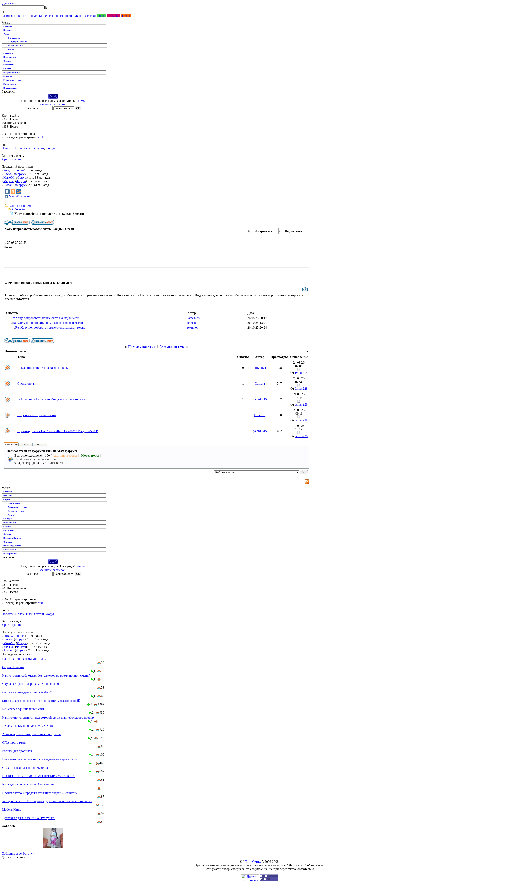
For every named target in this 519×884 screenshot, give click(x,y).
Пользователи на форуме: (16, 444)
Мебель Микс (11, 809)
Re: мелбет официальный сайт (23, 709)
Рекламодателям (12, 80)
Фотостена (9, 65)
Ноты (101, 15)
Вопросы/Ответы (12, 72)
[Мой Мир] (18, 191)
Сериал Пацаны (13, 667)
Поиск (26, 444)
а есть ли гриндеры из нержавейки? (27, 692)
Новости (20, 15)
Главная (7, 15)
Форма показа (294, 231)
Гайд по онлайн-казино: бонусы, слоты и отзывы (51, 399)
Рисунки (114, 15)
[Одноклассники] (13, 191)
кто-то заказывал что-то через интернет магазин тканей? (41, 700)
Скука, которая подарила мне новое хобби (31, 684)
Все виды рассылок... (53, 104)
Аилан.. (8, 185)
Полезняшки (63, 15)
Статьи (78, 15)
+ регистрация (11, 159)
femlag (191, 322)
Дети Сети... (253, 861)
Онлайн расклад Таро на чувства (25, 767)
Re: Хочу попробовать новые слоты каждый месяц (45, 318)
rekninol (192, 327)
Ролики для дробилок (17, 751)
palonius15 (260, 399)
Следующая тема (172, 346)
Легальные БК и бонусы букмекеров (27, 725)
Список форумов (21, 205)
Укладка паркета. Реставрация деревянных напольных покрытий (47, 801)
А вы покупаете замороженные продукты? (31, 734)
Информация (10, 88)
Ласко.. (8, 174)
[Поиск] (3, 12)
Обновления (14, 38)
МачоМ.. (9, 177)
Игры (126, 15)
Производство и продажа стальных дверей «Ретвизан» (40, 793)
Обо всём (18, 209)
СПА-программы (14, 742)
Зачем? (80, 100)
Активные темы (16, 45)
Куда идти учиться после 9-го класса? (28, 784)
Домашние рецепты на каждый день (42, 367)
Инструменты (264, 231)
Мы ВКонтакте (19, 196)
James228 (193, 318)
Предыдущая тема (141, 346)
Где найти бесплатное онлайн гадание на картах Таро (39, 759)
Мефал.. (8, 181)
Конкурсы (46, 15)
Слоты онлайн (27, 383)
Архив (11, 49)
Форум (32, 15)
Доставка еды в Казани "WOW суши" (28, 818)
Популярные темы (17, 42)
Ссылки (90, 15)
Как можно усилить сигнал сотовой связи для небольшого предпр (48, 717)
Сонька (260, 383)
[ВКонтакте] (7, 191)
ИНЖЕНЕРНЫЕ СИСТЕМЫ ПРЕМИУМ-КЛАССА (38, 776)
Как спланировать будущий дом (24, 658)
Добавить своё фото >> (18, 853)
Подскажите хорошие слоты (36, 415)
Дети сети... (10, 3)
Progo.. (8, 170)
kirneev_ (259, 415)
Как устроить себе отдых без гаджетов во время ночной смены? (46, 675)
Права (40, 444)
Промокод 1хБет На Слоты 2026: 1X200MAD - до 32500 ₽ (57, 431)
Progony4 (259, 367)
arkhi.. (42, 137)
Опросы (7, 76)
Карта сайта (9, 84)
